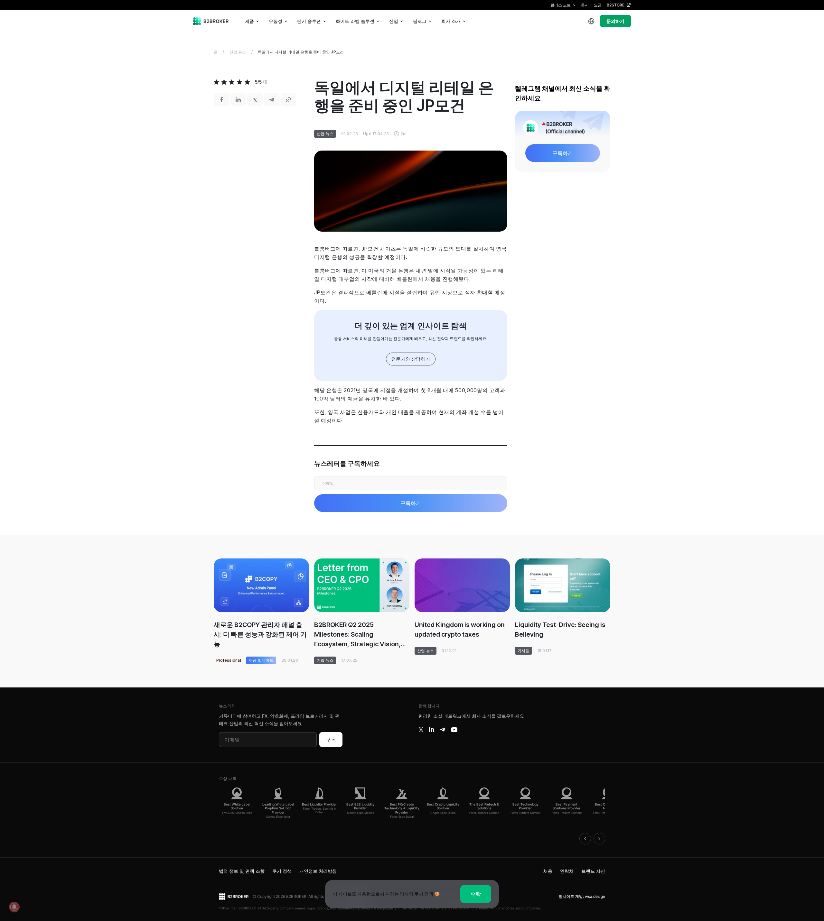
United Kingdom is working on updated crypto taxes (460, 629)
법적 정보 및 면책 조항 (242, 871)
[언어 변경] (591, 21)
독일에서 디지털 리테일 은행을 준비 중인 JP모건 (301, 52)
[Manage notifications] (14, 907)
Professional (228, 660)
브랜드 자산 (593, 871)
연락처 (567, 871)
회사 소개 (451, 21)
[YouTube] (454, 729)
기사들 (523, 650)
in (431, 729)
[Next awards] (599, 838)
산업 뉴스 (237, 52)
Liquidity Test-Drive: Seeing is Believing (560, 629)
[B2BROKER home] (211, 21)
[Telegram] (442, 729)
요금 (598, 5)
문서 (585, 5)
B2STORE (615, 5)
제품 (249, 21)
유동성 (275, 21)
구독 (331, 739)
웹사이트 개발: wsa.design (582, 896)
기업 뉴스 (325, 660)
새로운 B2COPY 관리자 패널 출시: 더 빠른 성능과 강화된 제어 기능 (260, 634)
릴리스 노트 (560, 5)
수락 (476, 894)
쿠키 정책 (282, 871)
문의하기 (615, 21)
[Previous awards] (585, 838)
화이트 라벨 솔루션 (355, 21)
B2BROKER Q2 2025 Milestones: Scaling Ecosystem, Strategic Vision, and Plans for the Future (357, 635)
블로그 (419, 21)
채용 (547, 871)
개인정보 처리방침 (318, 871)
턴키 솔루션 (309, 21)
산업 (393, 21)
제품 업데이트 (261, 660)
